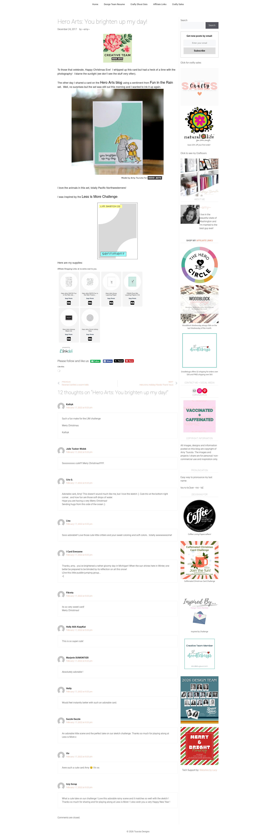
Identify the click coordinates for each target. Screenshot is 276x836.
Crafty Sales (178, 4)
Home (95, 4)
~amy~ (205, 207)
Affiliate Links (159, 4)
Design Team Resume (114, 4)
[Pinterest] (204, 390)
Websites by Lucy (208, 770)
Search (184, 20)
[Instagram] (199, 390)
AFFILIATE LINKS (204, 240)
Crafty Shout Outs (139, 4)
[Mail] (194, 390)
